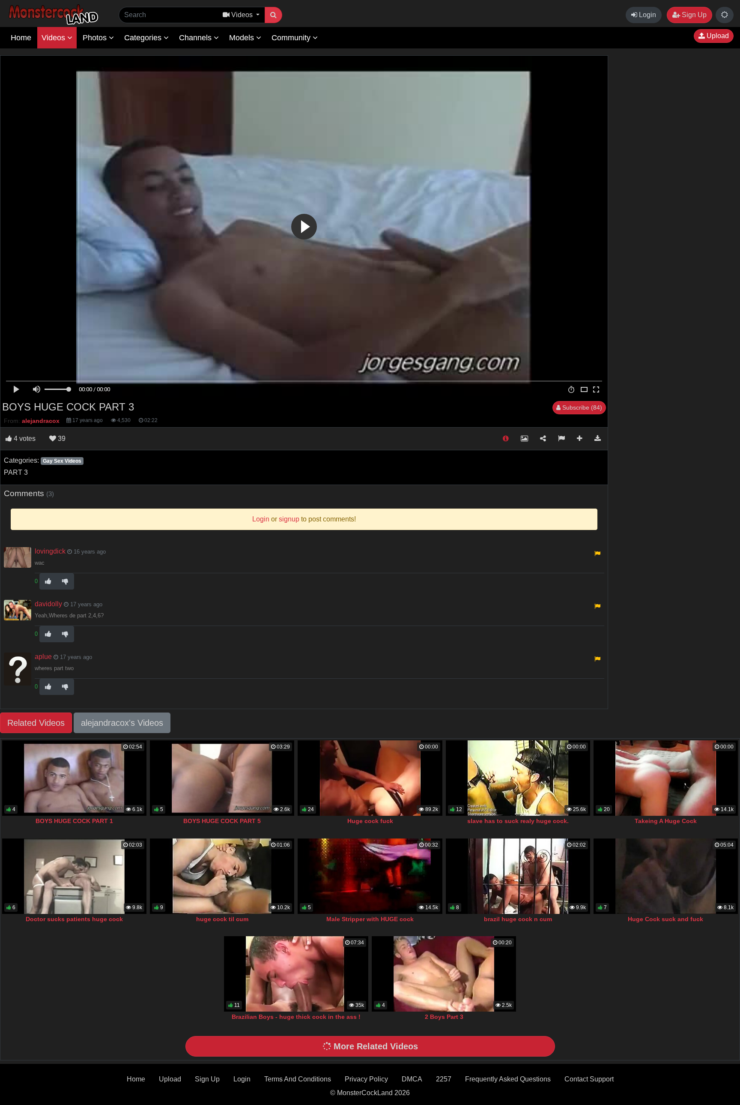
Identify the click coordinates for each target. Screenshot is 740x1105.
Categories (144, 37)
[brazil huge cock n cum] (518, 876)
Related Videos (36, 723)
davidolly (48, 604)
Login (646, 14)
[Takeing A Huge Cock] (666, 778)
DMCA (412, 1079)
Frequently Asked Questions (508, 1079)
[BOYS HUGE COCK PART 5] (222, 778)
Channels (196, 37)
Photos (96, 37)
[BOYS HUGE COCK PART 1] (74, 778)
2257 (443, 1079)
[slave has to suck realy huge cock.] (518, 778)
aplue (43, 656)
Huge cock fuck (370, 821)
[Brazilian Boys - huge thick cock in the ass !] (296, 974)
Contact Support (589, 1079)
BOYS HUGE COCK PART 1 (74, 821)
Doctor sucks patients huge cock (74, 919)
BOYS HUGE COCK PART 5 (222, 821)
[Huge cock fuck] (370, 778)
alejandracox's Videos (122, 723)
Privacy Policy (366, 1079)
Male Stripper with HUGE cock (370, 919)
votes (25, 438)
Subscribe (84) (581, 407)
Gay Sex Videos (62, 461)
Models (242, 37)
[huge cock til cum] (222, 876)
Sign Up (693, 14)
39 (61, 438)
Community (292, 37)
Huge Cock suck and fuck (665, 919)
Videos (54, 37)
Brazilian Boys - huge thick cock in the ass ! (296, 1016)
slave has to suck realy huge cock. (518, 821)
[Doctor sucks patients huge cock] (74, 876)
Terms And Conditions (297, 1079)
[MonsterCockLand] (52, 14)
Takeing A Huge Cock (666, 821)
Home (21, 37)
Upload (717, 35)
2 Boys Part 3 (444, 1016)
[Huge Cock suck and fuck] (666, 876)
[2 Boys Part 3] (444, 974)
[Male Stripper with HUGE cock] (370, 876)
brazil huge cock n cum (518, 919)
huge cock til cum (222, 919)
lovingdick (50, 551)
